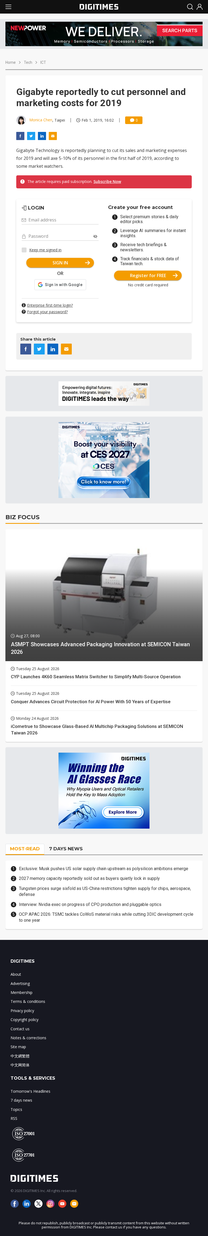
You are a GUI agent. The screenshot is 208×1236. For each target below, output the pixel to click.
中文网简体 (20, 1064)
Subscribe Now (107, 181)
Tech (28, 62)
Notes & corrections (28, 1037)
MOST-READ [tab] (25, 848)
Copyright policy (24, 1019)
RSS (14, 1118)
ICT (43, 62)
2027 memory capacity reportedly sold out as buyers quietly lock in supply (89, 878)
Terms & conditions (28, 1001)
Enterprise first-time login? (50, 305)
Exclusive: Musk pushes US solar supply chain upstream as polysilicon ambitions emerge (103, 868)
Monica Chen (40, 119)
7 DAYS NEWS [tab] (66, 848)
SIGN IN (60, 263)
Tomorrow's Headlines (30, 1091)
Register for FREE (148, 275)
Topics (16, 1109)
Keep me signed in (45, 249)
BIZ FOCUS (22, 517)
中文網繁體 (20, 1055)
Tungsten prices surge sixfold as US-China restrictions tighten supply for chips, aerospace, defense (105, 891)
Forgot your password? (47, 311)
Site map (18, 1046)
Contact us (20, 1028)
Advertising (20, 983)
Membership (21, 992)
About (16, 974)
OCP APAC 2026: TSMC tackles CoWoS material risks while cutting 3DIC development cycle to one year (106, 917)
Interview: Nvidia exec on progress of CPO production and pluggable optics (90, 904)
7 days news (21, 1100)
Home (10, 62)
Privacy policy (22, 1010)
